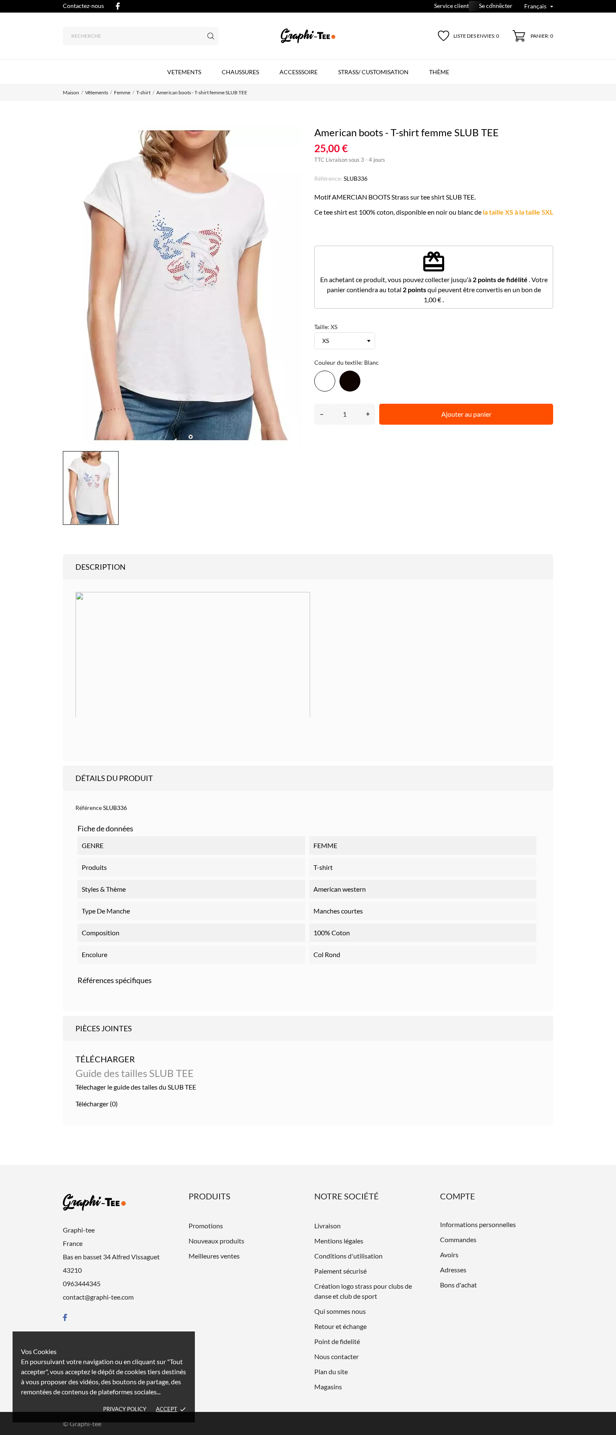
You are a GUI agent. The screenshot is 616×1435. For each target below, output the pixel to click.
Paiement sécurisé (340, 1271)
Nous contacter (336, 1356)
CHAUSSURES (240, 71)
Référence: (328, 178)
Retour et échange (340, 1326)
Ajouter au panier (466, 414)
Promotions (206, 1226)
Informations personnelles (478, 1224)
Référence (88, 807)
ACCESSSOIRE (299, 71)
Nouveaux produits (216, 1241)
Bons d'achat (458, 1285)
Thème (439, 71)
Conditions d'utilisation (348, 1256)
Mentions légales (338, 1241)
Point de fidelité (337, 1341)
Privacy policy (124, 1409)
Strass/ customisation (373, 71)
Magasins (328, 1387)
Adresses (453, 1270)
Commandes (458, 1239)
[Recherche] (210, 36)
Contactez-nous (83, 5)
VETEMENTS (184, 71)
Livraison (327, 1226)
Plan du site (331, 1371)
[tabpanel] (182, 285)
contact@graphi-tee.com (98, 1297)
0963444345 (82, 1283)
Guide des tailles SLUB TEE (134, 1073)
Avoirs (449, 1255)
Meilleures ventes (214, 1256)
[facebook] (117, 6)
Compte (457, 1196)
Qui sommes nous (340, 1311)
